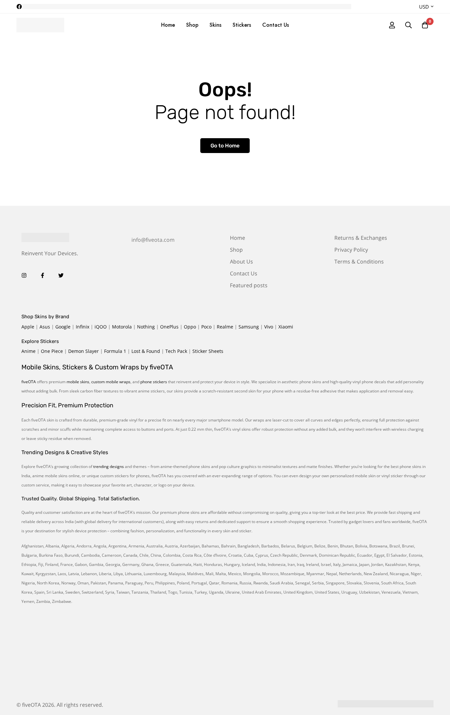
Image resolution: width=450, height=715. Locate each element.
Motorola (122, 327)
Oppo (190, 327)
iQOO (101, 327)
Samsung (249, 327)
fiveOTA (28, 382)
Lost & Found (145, 351)
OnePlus (169, 327)
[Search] (408, 25)
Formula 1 (115, 351)
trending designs (108, 466)
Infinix (82, 327)
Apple (27, 327)
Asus (45, 327)
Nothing (146, 327)
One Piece (52, 351)
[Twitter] (61, 275)
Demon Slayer (83, 351)
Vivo (268, 327)
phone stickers (153, 382)
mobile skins (78, 382)
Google (62, 327)
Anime (28, 351)
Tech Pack (176, 351)
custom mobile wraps (110, 382)
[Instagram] (24, 275)
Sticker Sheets (207, 351)
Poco (206, 327)
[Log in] (392, 25)
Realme (225, 327)
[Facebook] (42, 275)
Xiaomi (285, 327)
